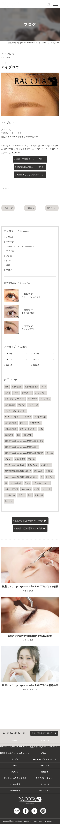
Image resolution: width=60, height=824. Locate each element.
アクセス (31, 459)
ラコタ (27, 483)
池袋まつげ (9, 501)
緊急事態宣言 (17, 387)
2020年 (36, 365)
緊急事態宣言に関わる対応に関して (18, 471)
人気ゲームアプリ (11, 489)
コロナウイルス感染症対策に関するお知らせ (21, 477)
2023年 (9, 359)
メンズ (9, 256)
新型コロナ (38, 471)
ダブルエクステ (10, 429)
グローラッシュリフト (28, 429)
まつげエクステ (16, 483)
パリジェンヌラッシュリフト (15, 411)
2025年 (9, 354)
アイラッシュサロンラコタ (14, 465)
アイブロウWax (35, 423)
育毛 (6, 387)
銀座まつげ (39, 495)
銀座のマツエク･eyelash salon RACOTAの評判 (21, 447)
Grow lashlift (26, 489)
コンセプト (27, 435)
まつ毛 (7, 393)
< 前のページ (8, 208)
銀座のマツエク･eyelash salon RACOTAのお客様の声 (24, 453)
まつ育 (36, 489)
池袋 (29, 495)
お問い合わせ (33, 465)
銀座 (8, 265)
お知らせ (10, 237)
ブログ (9, 270)
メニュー (8, 459)
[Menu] (55, 4)
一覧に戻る (30, 208)
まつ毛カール (26, 393)
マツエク (10, 242)
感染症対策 (9, 435)
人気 (41, 429)
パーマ (43, 387)
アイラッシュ (45, 399)
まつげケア (46, 489)
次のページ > (52, 208)
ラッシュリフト (40, 393)
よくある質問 (20, 459)
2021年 (9, 365)
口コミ (9, 260)
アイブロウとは (40, 417)
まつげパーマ (46, 465)
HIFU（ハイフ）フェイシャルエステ (18, 417)
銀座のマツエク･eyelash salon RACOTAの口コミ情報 (24, 441)
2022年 (36, 359)
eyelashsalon (32, 399)
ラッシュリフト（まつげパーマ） (20, 246)
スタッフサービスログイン (14, 399)
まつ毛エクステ (10, 423)
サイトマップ (45, 790)
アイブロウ (5, 188)
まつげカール (10, 495)
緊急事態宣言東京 (31, 387)
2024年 (36, 354)
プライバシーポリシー (41, 483)
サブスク (21, 495)
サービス (49, 453)
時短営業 (49, 471)
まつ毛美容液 (10, 405)
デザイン (23, 423)
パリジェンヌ (33, 405)
